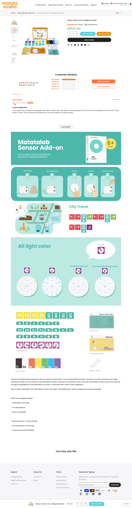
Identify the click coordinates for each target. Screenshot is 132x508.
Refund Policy (61, 480)
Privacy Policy (61, 477)
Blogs (36, 480)
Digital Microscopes (18, 480)
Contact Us (38, 477)
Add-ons (14, 484)
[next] (61, 42)
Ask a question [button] (103, 86)
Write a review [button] (103, 81)
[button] (72, 24)
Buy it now (89, 40)
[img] (17, 100)
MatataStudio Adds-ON (26, 13)
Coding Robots (16, 477)
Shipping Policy (61, 484)
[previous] (23, 42)
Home (13, 13)
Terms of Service (62, 487)
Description (66, 127)
